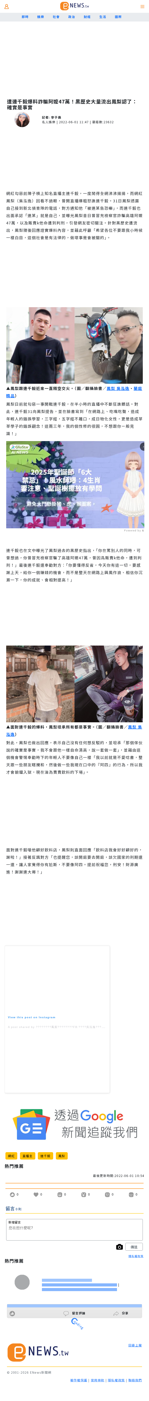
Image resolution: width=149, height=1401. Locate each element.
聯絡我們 (135, 1380)
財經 (87, 16)
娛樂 (40, 16)
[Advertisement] (74, 62)
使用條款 (97, 1380)
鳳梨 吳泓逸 (118, 388)
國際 (118, 16)
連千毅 (45, 1156)
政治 (71, 16)
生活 (102, 16)
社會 (56, 16)
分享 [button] (125, 1313)
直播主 (28, 1156)
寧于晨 (56, 117)
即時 (25, 16)
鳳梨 (61, 1156)
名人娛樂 (48, 122)
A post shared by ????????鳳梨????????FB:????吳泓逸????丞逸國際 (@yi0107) (70, 1027)
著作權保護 (78, 1380)
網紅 (11, 1156)
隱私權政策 (136, 1256)
